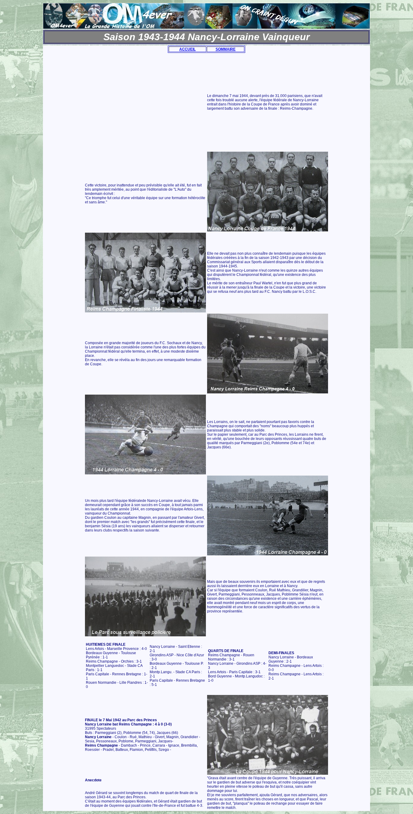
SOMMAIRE (226, 49)
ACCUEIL (187, 49)
